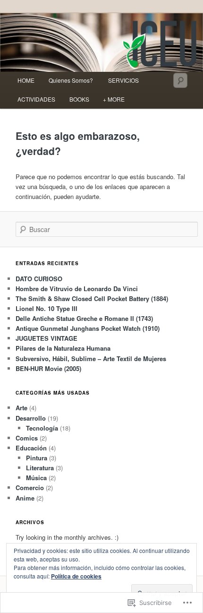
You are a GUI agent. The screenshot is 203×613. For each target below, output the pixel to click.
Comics (27, 437)
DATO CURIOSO (39, 278)
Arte (21, 407)
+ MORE (114, 99)
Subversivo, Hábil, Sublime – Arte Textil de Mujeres (91, 358)
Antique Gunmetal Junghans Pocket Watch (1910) (88, 328)
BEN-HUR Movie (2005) (48, 368)
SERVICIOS (123, 80)
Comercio (30, 487)
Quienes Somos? (71, 80)
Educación (31, 447)
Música (36, 477)
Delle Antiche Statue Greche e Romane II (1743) (84, 318)
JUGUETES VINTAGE (46, 338)
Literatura (40, 467)
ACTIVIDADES (36, 99)
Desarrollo (31, 418)
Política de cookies (76, 576)
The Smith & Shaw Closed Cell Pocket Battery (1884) (92, 298)
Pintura (36, 457)
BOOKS (79, 99)
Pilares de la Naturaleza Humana (63, 348)
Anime (25, 497)
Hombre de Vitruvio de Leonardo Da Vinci (77, 288)
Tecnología (42, 427)
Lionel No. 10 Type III (46, 308)
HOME (25, 80)
